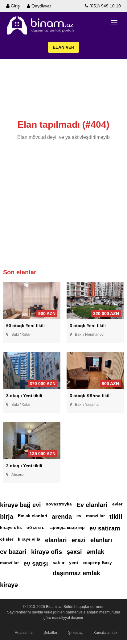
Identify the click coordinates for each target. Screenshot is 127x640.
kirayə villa (29, 539)
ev (78, 515)
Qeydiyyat (40, 5)
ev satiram (104, 528)
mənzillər (95, 515)
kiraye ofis (11, 527)
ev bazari (13, 551)
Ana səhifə (24, 632)
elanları (101, 540)
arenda (62, 516)
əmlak (95, 551)
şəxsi (74, 551)
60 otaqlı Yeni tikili (25, 325)
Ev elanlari (92, 504)
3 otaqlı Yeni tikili (88, 325)
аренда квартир (67, 527)
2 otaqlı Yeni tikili (24, 465)
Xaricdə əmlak (105, 632)
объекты (36, 527)
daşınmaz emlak (76, 573)
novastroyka (59, 503)
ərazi (79, 540)
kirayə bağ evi (20, 504)
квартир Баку (97, 562)
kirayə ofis (46, 551)
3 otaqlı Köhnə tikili (90, 395)
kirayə (9, 584)
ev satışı (35, 563)
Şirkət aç (75, 632)
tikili (115, 516)
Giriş (15, 5)
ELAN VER (63, 47)
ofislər (6, 539)
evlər (117, 503)
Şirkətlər (50, 632)
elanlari (56, 540)
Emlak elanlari (32, 515)
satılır (58, 562)
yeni (73, 562)
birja (6, 516)
